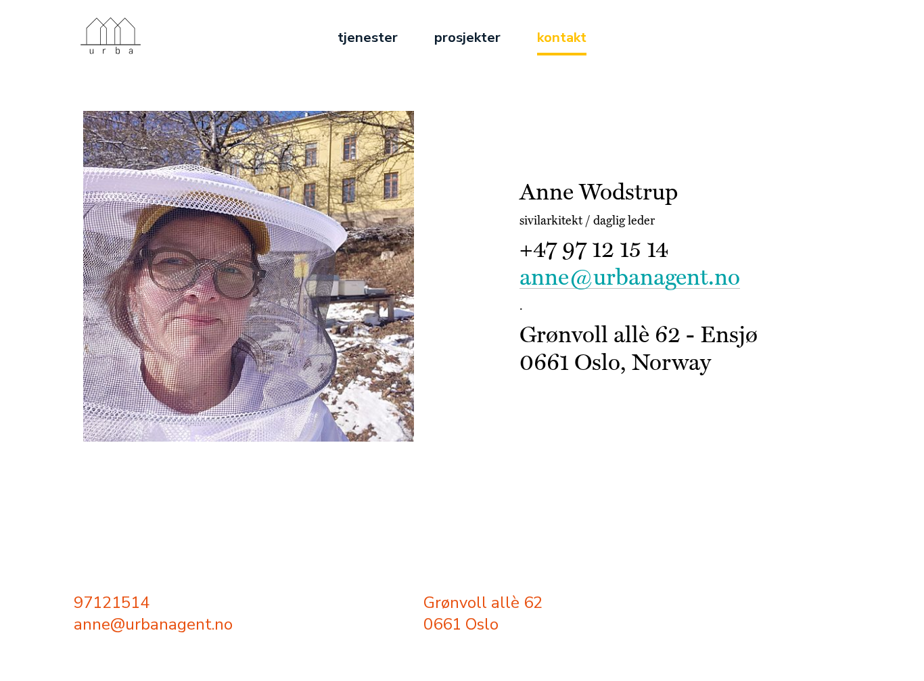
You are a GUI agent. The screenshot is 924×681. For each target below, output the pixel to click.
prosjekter (467, 37)
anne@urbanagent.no (629, 277)
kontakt (561, 37)
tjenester (368, 37)
